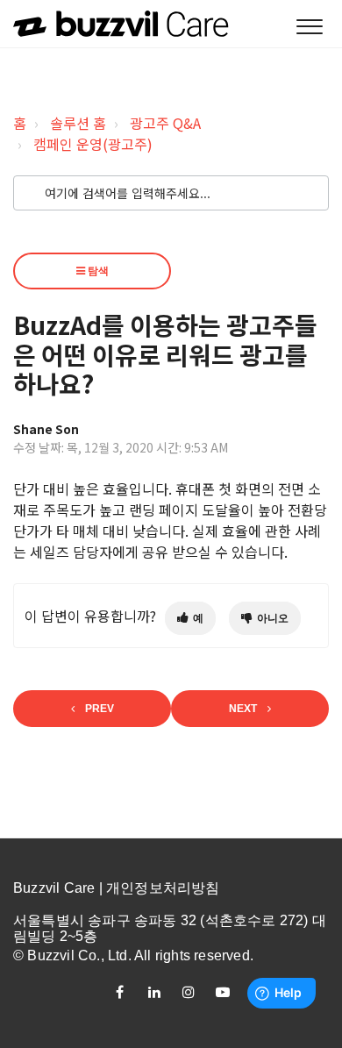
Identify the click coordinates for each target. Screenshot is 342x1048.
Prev (99, 708)
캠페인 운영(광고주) (93, 143)
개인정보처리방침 (163, 887)
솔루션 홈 (78, 122)
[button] (309, 28)
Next (243, 708)
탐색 (97, 271)
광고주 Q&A (165, 122)
